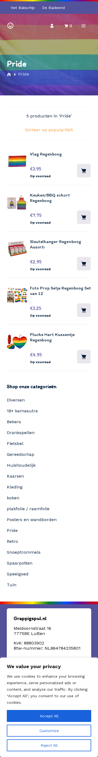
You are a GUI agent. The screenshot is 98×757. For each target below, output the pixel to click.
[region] (49, 707)
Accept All (49, 716)
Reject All (49, 745)
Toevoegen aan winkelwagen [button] (84, 170)
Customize (49, 730)
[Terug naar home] (10, 25)
